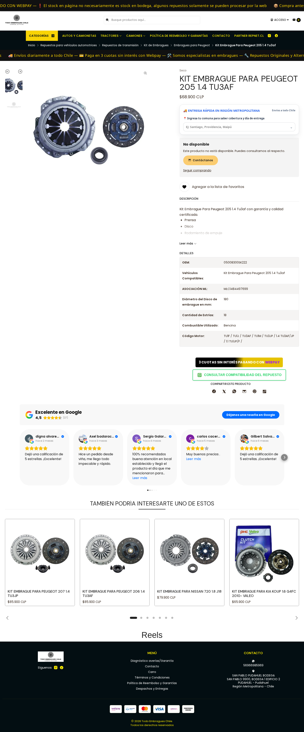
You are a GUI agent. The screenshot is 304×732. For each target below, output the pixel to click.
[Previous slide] (9, 72)
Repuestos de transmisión (120, 45)
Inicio (31, 45)
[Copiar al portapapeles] (264, 391)
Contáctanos (203, 160)
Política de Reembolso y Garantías (179, 36)
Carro (152, 672)
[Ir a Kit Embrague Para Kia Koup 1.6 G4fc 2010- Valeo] (264, 554)
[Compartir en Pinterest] (254, 391)
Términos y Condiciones (152, 677)
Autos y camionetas (79, 36)
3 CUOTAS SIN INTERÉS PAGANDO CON (239, 362)
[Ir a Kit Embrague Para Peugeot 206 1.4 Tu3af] (115, 554)
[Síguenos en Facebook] (276, 36)
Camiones (134, 36)
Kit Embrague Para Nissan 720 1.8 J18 (189, 591)
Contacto (221, 36)
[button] (19, 457)
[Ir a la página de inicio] (16, 20)
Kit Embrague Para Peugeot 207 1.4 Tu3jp (39, 593)
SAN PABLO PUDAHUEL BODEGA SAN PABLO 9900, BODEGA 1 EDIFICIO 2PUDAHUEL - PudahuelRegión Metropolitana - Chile (253, 680)
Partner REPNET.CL (249, 36)
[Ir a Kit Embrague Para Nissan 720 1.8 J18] (189, 554)
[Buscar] (107, 20)
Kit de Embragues (156, 45)
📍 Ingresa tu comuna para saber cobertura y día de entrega (224, 118)
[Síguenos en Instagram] (269, 36)
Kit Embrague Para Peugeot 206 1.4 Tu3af (114, 593)
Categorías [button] (39, 36)
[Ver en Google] (29, 438)
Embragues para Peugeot (192, 45)
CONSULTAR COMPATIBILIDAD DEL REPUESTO (242, 375)
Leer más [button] (139, 478)
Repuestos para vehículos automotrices (69, 45)
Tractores (109, 36)
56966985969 (253, 665)
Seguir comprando (197, 170)
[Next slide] (18, 72)
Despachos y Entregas (152, 689)
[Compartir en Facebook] (214, 391)
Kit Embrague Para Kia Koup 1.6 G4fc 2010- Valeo (264, 593)
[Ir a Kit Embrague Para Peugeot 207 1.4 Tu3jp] (40, 554)
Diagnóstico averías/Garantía (152, 661)
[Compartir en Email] (244, 391)
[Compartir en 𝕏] (224, 391)
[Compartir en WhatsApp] (234, 391)
